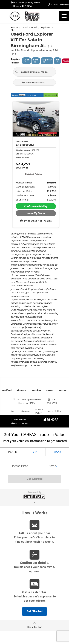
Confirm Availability (35, 206)
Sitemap (25, 411)
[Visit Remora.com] (50, 420)
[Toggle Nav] (64, 16)
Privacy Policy (39, 411)
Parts (49, 390)
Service (36, 390)
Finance (21, 390)
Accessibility (54, 411)
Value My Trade (36, 213)
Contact (63, 390)
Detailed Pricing (33, 173)
